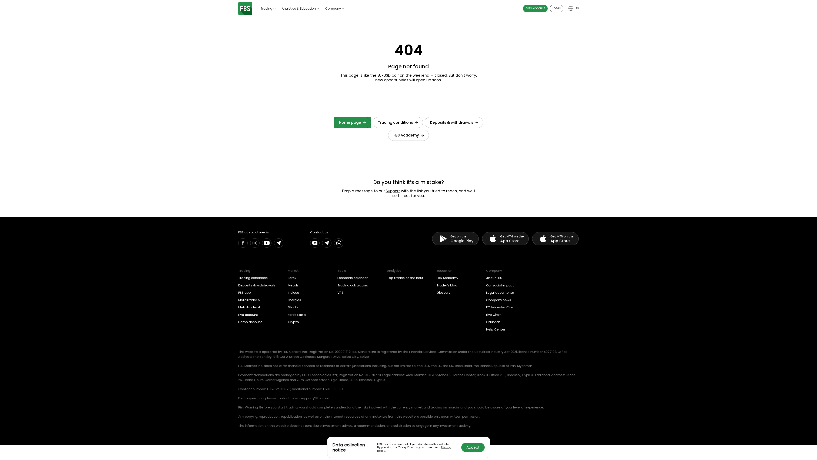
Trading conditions (395, 122)
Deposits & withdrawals (451, 122)
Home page (350, 122)
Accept (473, 447)
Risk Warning (248, 407)
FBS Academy (406, 135)
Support (393, 191)
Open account (535, 8)
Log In (557, 8)
